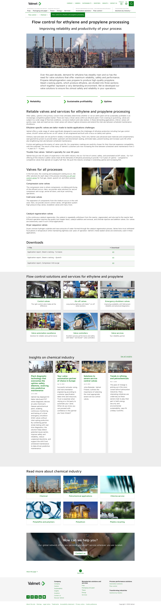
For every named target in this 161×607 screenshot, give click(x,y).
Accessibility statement (67, 604)
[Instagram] (32, 597)
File (30, 248)
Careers (56, 586)
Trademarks (55, 604)
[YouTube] (44, 597)
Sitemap (39, 604)
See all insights (126, 356)
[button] (32, 15)
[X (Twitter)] (36, 597)
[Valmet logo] (34, 3)
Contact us (80, 553)
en (113, 252)
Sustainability (58, 588)
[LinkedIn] (40, 597)
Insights (56, 591)
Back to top (80, 573)
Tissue (84, 590)
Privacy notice (80, 604)
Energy (84, 592)
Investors (57, 593)
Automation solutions (116, 583)
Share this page (31, 571)
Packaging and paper (88, 587)
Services (84, 595)
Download (115, 248)
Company (57, 583)
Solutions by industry (116, 593)
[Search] (131, 3)
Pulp (83, 585)
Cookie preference (91, 604)
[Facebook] (28, 597)
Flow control (113, 586)
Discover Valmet (59, 598)
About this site (30, 604)
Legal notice (46, 604)
